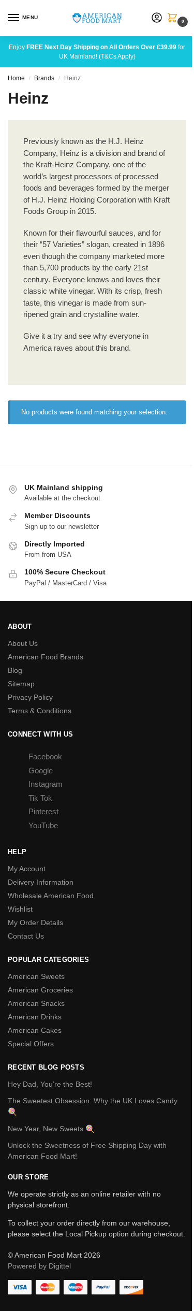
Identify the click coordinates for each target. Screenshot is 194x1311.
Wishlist (20, 909)
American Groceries (40, 990)
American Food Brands (45, 657)
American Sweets (36, 976)
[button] (174, 18)
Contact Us (26, 936)
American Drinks (35, 1017)
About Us (23, 643)
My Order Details (35, 922)
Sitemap (21, 684)
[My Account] (157, 18)
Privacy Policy (30, 697)
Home (16, 78)
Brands (44, 78)
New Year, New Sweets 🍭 (51, 1129)
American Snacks (36, 1003)
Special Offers (31, 1044)
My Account (27, 869)
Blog (15, 670)
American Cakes (35, 1030)
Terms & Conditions (39, 711)
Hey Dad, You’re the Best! (50, 1084)
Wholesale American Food (51, 895)
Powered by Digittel (39, 1266)
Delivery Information (40, 882)
